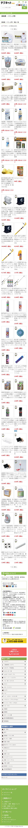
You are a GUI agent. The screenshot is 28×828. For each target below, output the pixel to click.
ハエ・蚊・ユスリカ (9, 680)
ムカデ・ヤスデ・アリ (9, 674)
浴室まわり (6, 747)
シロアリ (6, 661)
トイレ (5, 750)
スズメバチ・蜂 (8, 671)
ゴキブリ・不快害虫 (9, 668)
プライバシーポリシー (10, 819)
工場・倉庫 (6, 763)
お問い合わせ (7, 817)
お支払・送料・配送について (12, 804)
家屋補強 (6, 721)
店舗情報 (6, 815)
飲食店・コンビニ (8, 766)
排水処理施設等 (8, 769)
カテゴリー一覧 (8, 792)
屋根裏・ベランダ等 (9, 735)
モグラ (5, 690)
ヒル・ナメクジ (8, 687)
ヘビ (5, 693)
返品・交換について (9, 806)
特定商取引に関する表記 (10, 808)
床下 (5, 732)
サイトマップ (7, 821)
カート (23, 3)
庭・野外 (6, 729)
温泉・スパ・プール (9, 760)
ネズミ (5, 684)
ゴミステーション (8, 757)
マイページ (19, 3)
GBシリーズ (4, 777)
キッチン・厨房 (8, 738)
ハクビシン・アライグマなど (11, 699)
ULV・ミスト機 (8, 715)
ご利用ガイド (7, 801)
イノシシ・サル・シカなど (10, 702)
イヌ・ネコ (6, 705)
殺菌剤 (5, 712)
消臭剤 (5, 709)
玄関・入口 (6, 753)
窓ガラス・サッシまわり (10, 744)
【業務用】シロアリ (9, 664)
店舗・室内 (6, 741)
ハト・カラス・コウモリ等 (10, 696)
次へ (15, 29)
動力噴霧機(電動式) (9, 718)
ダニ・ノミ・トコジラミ (10, 677)
